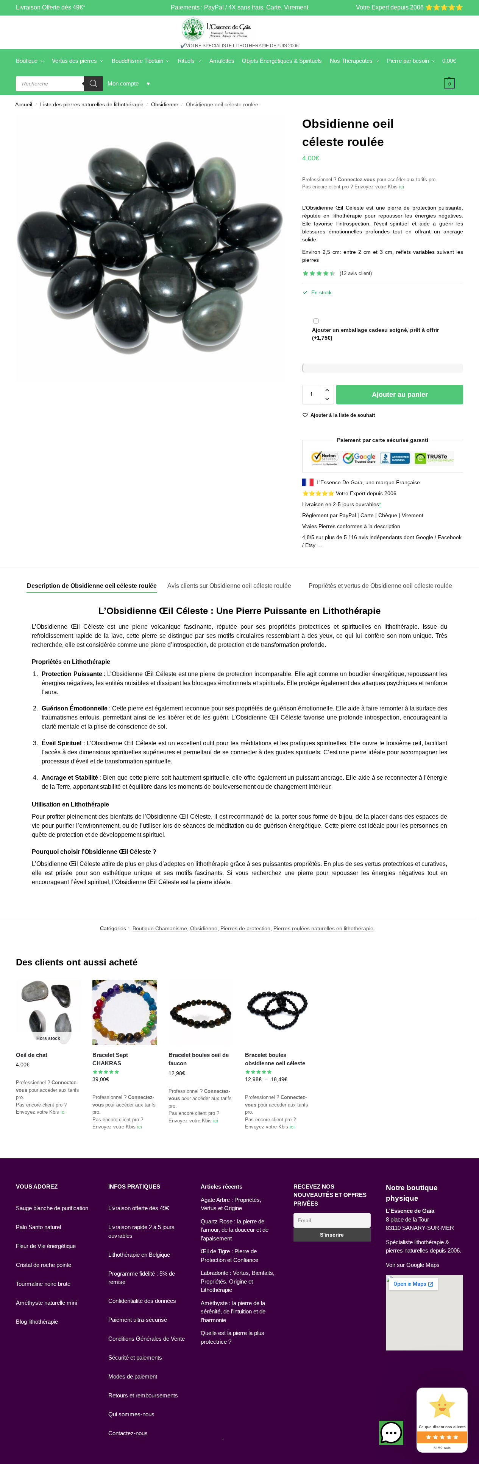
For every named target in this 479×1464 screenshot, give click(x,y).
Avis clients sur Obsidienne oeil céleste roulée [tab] (229, 586)
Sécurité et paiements (135, 1357)
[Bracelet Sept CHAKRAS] (125, 1012)
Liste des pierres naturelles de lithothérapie (92, 104)
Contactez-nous (128, 1433)
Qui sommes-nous (131, 1414)
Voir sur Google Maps (413, 1265)
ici (401, 187)
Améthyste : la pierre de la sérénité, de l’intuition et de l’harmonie (233, 1311)
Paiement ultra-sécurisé (137, 1319)
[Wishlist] (69, 991)
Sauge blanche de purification (52, 1208)
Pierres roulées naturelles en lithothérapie (323, 928)
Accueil (23, 104)
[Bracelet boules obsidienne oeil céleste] (277, 1012)
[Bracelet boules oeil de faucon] (201, 1012)
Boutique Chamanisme (160, 928)
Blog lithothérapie (37, 1321)
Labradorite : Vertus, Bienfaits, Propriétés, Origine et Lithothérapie (238, 1281)
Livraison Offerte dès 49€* (50, 7)
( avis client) (356, 273)
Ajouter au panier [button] (201, 1144)
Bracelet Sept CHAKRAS (110, 1059)
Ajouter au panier (400, 394)
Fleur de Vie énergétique (46, 1246)
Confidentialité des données (142, 1301)
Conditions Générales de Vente (146, 1338)
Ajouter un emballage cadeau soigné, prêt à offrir (375, 334)
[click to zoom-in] (150, 249)
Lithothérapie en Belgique (139, 1254)
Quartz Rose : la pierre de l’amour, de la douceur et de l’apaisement (234, 1230)
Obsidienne (164, 104)
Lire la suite (48, 1136)
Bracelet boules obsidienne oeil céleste (275, 1059)
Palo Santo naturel (38, 1227)
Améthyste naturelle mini (46, 1302)
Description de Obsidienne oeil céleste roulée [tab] (92, 586)
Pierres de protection (245, 928)
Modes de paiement (132, 1376)
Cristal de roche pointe (43, 1265)
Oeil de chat (31, 1055)
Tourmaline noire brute (43, 1284)
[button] (327, 390)
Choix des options (124, 1151)
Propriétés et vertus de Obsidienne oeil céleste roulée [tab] (380, 586)
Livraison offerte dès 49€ (138, 1208)
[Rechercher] (93, 83)
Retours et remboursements (143, 1395)
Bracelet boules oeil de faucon (199, 1059)
